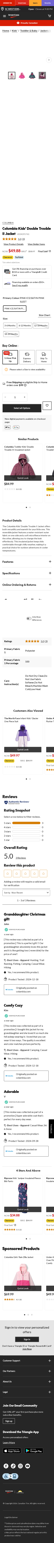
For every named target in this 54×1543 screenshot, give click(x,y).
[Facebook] (6, 1466)
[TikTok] (13, 1466)
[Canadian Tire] (7, 3)
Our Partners (9, 1371)
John (6, 924)
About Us (7, 1381)
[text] (22, 489)
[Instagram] (20, 1466)
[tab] (10, 357)
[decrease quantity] (5, 397)
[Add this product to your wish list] (47, 405)
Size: (5, 318)
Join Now (27, 1349)
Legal (5, 1392)
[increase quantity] (24, 397)
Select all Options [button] (22, 408)
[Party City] (48, 3)
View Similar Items (36, 244)
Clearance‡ (7, 257)
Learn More (9, 1442)
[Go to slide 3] (32, 75)
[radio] (14, 308)
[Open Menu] (4, 16)
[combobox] (28, 893)
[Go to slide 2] (22, 75)
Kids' (14, 30)
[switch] (30, 618)
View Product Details (14, 244)
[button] (22, 478)
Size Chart (44, 315)
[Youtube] (27, 1466)
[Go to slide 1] (11, 75)
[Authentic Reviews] (17, 802)
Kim (6, 1010)
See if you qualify (20, 285)
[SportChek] (22, 3)
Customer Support (11, 1360)
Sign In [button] (27, 1339)
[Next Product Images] (49, 60)
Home (5, 30)
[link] (14, 239)
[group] (12, 760)
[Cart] (49, 16)
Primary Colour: (11, 297)
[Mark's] (35, 3)
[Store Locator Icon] (2, 9)
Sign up (8, 1421)
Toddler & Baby (29, 30)
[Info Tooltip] (50, 251)
